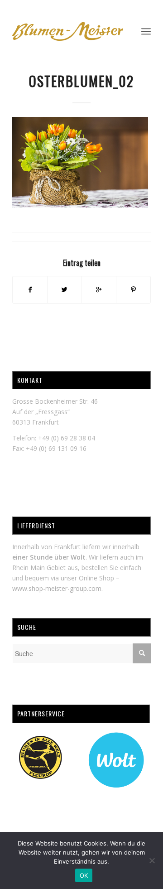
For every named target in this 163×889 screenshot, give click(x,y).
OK (84, 875)
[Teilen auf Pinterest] (133, 289)
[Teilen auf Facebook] (30, 289)
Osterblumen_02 (81, 81)
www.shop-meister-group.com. (57, 588)
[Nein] (151, 860)
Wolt (78, 557)
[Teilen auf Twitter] (65, 289)
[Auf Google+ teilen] (99, 289)
